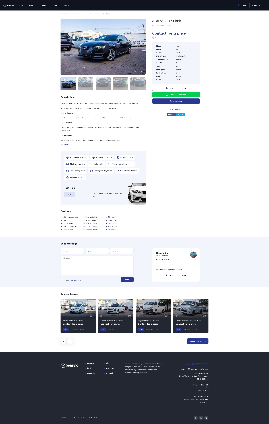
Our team (110, 368)
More (44, 5)
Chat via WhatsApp (177, 95)
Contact (66, 5)
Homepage (65, 14)
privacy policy (77, 280)
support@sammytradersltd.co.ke (194, 369)
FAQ (89, 368)
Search (31, 5)
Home (21, 5)
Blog (55, 5)
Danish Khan (163, 253)
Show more (65, 144)
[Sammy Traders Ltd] (8, 5)
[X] (201, 418)
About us (91, 373)
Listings (90, 363)
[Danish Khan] (193, 255)
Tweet (182, 114)
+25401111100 (197, 364)
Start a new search (197, 341)
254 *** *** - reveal (177, 88)
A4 (89, 14)
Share (172, 114)
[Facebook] (196, 418)
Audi (83, 14)
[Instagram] (206, 418)
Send (127, 279)
